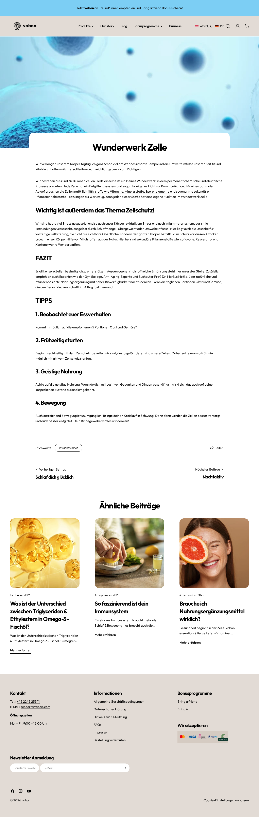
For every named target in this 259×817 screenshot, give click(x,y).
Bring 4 (182, 709)
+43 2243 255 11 (28, 701)
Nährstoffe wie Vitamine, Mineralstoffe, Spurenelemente (129, 191)
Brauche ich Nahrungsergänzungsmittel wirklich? (211, 611)
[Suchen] (228, 26)
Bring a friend (187, 701)
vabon (26, 800)
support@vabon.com (35, 707)
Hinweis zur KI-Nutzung (110, 717)
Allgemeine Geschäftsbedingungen (119, 701)
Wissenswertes (68, 448)
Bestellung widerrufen (110, 740)
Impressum (101, 732)
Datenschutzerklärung (110, 709)
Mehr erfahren (20, 650)
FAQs (97, 725)
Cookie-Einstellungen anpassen (226, 800)
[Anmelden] (125, 768)
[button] (209, 26)
